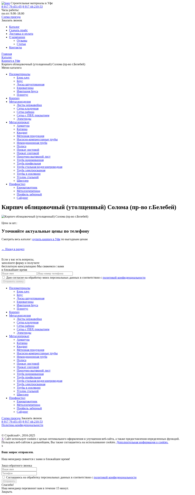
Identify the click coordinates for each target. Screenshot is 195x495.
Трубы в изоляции (29, 173)
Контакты (15, 47)
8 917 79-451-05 (12, 6)
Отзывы (22, 40)
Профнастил (17, 184)
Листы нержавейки (29, 105)
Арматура (23, 125)
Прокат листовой (28, 149)
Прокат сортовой (28, 153)
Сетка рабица (25, 112)
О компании (17, 37)
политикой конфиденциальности (124, 277)
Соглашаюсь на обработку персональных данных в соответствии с (71, 477)
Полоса (21, 146)
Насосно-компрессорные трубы (37, 139)
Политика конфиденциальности (22, 425)
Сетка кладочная (27, 108)
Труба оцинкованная (30, 160)
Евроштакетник (27, 187)
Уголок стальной (28, 177)
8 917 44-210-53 (32, 6)
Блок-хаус (23, 77)
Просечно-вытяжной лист (33, 156)
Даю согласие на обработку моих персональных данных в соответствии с (75, 277)
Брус (20, 81)
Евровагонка (25, 87)
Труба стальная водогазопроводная (39, 166)
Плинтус (22, 94)
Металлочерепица (28, 191)
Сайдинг (22, 197)
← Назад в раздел (13, 249)
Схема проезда (11, 17)
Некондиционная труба (32, 142)
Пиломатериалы (19, 74)
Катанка (22, 129)
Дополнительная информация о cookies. (142, 442)
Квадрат (22, 132)
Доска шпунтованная (30, 84)
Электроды (24, 118)
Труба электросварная (31, 170)
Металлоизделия (20, 101)
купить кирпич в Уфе (46, 239)
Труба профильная (29, 163)
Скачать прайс (18, 30)
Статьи (21, 44)
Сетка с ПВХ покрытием (33, 115)
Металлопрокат (19, 122)
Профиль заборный (29, 194)
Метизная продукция (30, 136)
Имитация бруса (27, 91)
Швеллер (23, 180)
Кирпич (14, 98)
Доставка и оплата (21, 33)
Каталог (14, 26)
